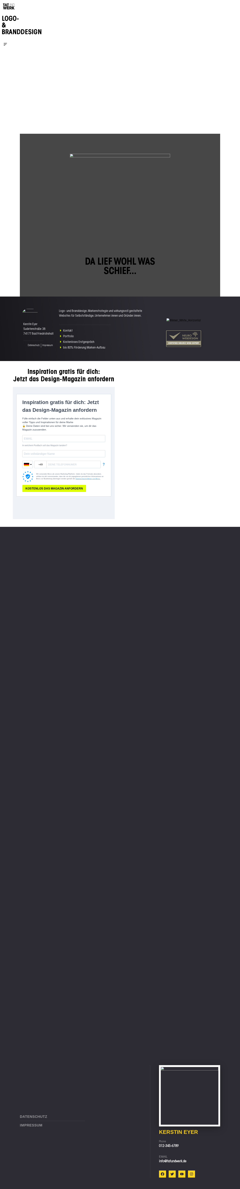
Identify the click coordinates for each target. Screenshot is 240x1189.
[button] (9, 45)
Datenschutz (34, 345)
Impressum (47, 345)
